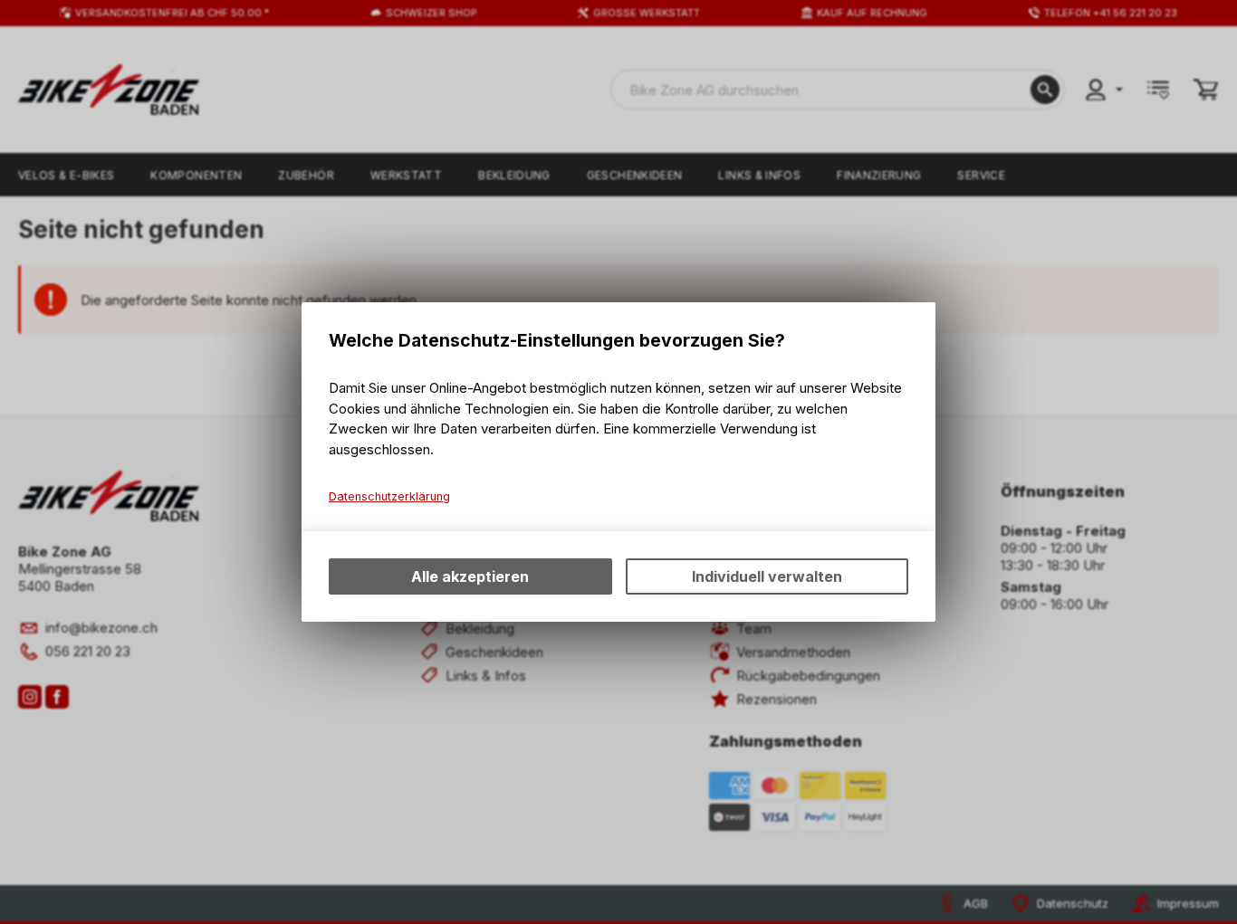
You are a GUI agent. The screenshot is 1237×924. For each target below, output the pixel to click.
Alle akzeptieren (470, 576)
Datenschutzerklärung (389, 496)
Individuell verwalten (767, 576)
